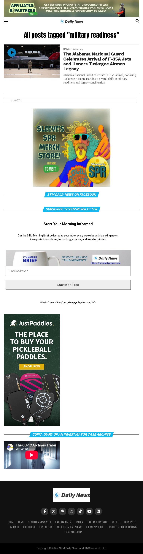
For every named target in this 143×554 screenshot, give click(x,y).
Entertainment (64, 522)
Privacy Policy (94, 527)
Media (79, 522)
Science (14, 527)
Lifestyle (129, 522)
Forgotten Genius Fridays (122, 527)
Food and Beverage (97, 522)
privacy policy (74, 302)
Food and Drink (73, 532)
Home (12, 522)
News (21, 522)
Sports (116, 522)
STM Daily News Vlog (40, 522)
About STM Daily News (69, 527)
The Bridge (29, 527)
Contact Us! (46, 527)
